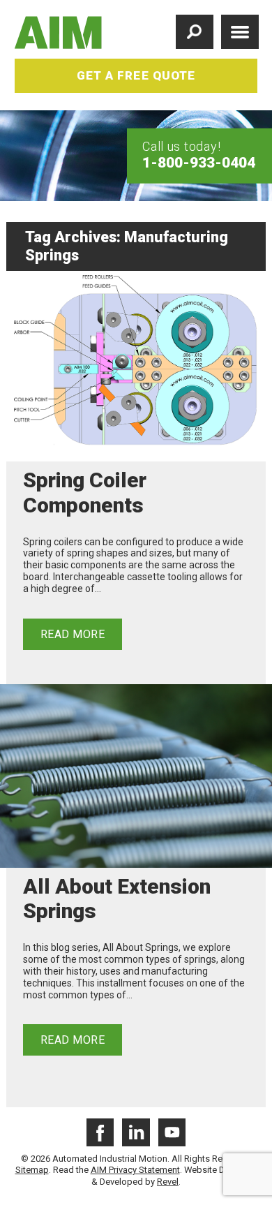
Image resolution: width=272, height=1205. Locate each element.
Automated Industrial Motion (59, 32)
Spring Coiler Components (84, 492)
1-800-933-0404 (198, 162)
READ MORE (72, 634)
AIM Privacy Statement (135, 1170)
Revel (168, 1181)
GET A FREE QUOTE (136, 75)
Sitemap (32, 1170)
